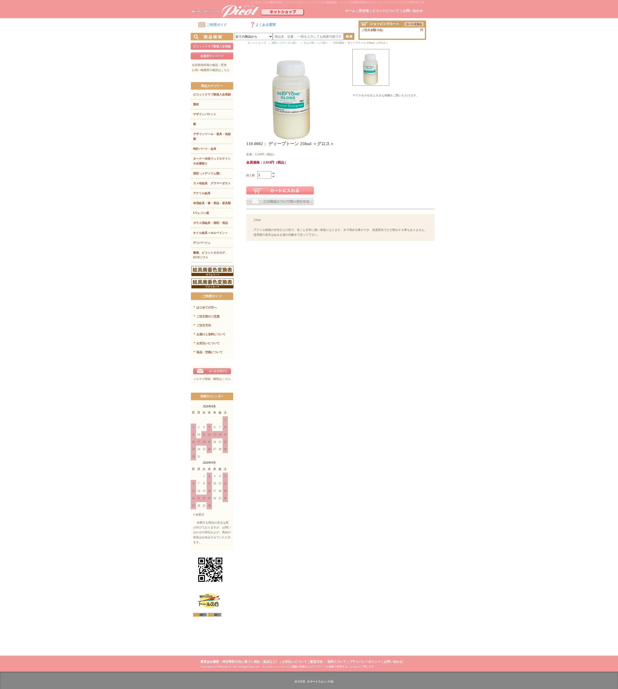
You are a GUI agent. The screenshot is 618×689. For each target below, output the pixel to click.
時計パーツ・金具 (204, 148)
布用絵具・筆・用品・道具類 (212, 203)
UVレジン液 (201, 213)
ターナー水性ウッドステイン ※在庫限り (213, 161)
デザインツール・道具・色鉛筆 (212, 136)
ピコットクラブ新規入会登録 (212, 46)
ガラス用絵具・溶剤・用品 (210, 223)
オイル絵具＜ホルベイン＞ (210, 232)
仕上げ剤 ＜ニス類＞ (316, 42)
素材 (196, 104)
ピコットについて (385, 11)
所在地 (364, 11)
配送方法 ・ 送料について (328, 661)
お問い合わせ (413, 11)
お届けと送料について (209, 334)
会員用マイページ (212, 56)
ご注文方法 (202, 325)
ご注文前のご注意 (207, 316)
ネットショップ (256, 42)
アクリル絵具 (202, 193)
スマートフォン (316, 681)
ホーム (350, 11)
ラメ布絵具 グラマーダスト (212, 183)
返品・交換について (208, 352)
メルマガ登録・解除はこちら (212, 379)
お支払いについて (207, 343)
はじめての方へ (205, 307)
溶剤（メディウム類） (207, 173)
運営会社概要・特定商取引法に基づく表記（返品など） (239, 661)
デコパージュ (202, 242)
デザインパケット (204, 114)
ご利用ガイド (217, 25)
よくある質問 (265, 25)
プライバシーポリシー (365, 661)
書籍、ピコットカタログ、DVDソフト (210, 255)
